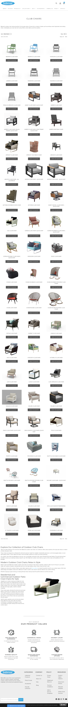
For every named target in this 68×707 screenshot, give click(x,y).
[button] (59, 10)
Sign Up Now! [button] (46, 29)
